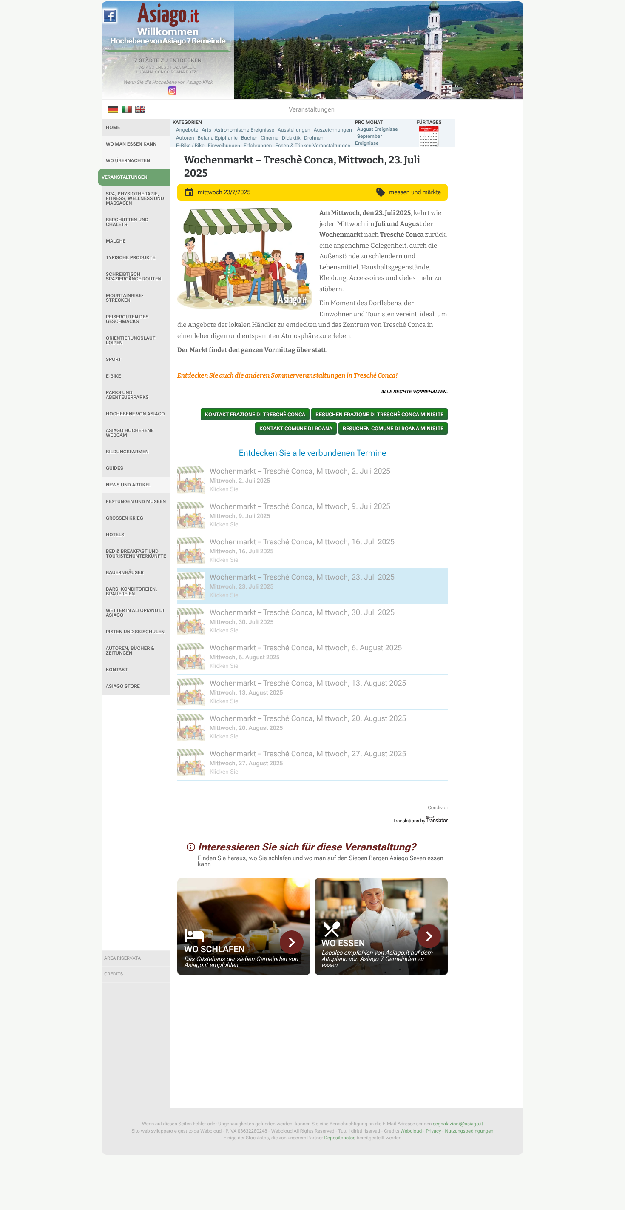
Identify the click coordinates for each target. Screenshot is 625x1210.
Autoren (185, 138)
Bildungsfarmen (127, 452)
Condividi (438, 807)
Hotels (115, 535)
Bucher (249, 138)
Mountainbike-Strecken (124, 298)
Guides (114, 468)
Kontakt (117, 669)
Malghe (116, 241)
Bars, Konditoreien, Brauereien (131, 591)
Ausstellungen (294, 130)
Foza (175, 68)
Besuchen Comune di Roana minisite (393, 429)
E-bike (113, 376)
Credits (113, 974)
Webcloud (411, 1131)
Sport (113, 359)
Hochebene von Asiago (135, 414)
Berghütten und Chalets (127, 222)
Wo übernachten (128, 160)
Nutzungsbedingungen (469, 1131)
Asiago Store (123, 686)
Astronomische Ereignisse (244, 130)
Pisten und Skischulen (135, 632)
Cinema (269, 138)
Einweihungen (224, 146)
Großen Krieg (124, 518)
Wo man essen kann (131, 144)
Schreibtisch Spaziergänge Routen (134, 277)
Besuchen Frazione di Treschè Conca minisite (379, 415)
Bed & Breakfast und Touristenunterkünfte (136, 554)
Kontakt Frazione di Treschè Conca (255, 415)
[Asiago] (168, 15)
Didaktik (291, 138)
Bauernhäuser (125, 572)
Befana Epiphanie (218, 138)
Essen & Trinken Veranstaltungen (312, 146)
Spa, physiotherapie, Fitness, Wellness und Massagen (135, 198)
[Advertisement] (136, 822)
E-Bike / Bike (190, 146)
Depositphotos (339, 1138)
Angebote (187, 130)
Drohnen (314, 138)
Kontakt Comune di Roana (295, 429)
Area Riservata (122, 958)
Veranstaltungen (125, 177)
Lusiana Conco (153, 72)
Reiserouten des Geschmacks (127, 319)
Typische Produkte (130, 257)
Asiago (147, 68)
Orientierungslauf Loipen (130, 340)
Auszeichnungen (333, 130)
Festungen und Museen (136, 501)
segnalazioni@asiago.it (458, 1124)
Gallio (189, 68)
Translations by (409, 821)
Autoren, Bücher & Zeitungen (130, 651)
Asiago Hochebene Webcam (129, 433)
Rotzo (192, 72)
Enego (163, 68)
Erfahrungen (258, 146)
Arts (206, 130)
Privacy (433, 1131)
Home (113, 127)
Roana (178, 72)
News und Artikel (128, 485)
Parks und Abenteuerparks (127, 395)
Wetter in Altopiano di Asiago (135, 613)
